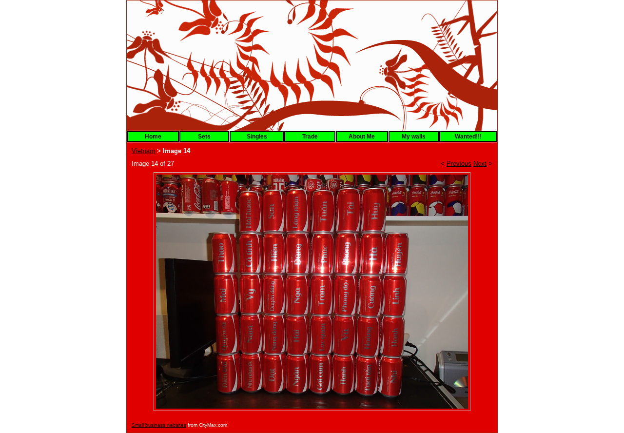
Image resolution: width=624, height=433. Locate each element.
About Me (362, 136)
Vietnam (143, 151)
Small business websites (159, 425)
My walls (414, 136)
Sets (204, 136)
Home (153, 136)
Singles (257, 136)
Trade (310, 136)
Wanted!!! (468, 136)
